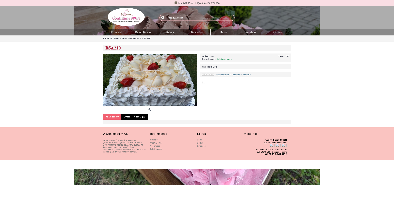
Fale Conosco (156, 149)
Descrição (112, 117)
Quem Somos (156, 143)
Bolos (199, 140)
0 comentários (222, 75)
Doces (200, 143)
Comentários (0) (134, 117)
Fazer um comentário (241, 75)
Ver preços (155, 146)
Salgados (201, 146)
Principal (154, 140)
